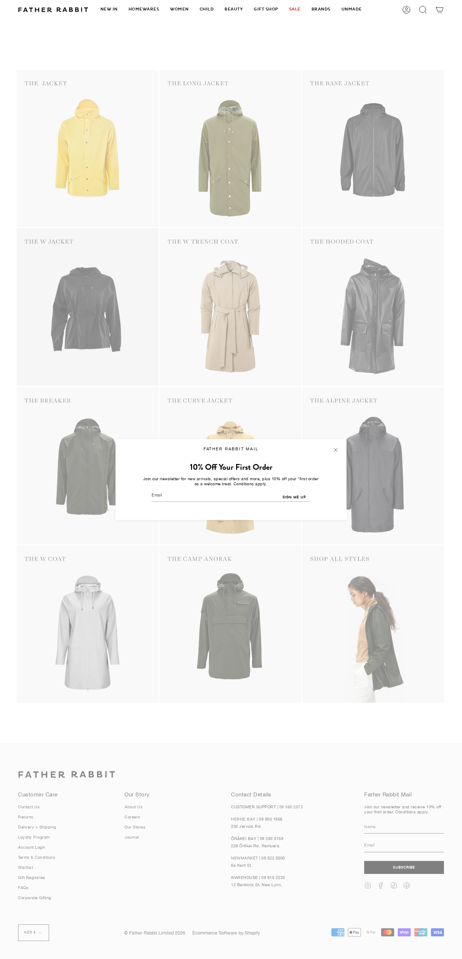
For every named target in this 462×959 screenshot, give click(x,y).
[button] (144, 9)
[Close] (335, 450)
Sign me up (294, 497)
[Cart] (439, 9)
